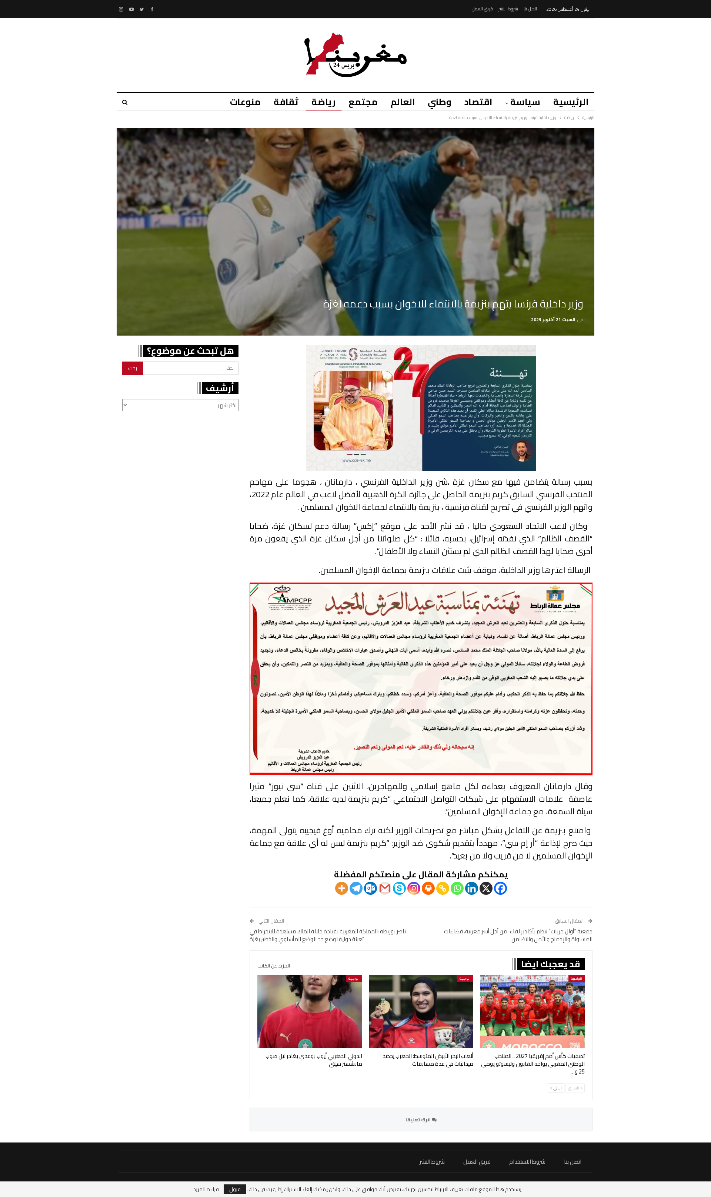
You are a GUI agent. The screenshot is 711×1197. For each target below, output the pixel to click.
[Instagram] (413, 888)
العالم (403, 101)
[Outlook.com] (370, 888)
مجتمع (363, 101)
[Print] (428, 888)
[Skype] (399, 888)
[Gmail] (384, 888)
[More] (341, 888)
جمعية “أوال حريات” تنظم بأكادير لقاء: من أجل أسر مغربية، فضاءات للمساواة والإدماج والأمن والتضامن (518, 935)
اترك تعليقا (418, 1119)
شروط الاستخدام (527, 1161)
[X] (486, 888)
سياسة (525, 101)
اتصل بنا (530, 8)
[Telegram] (356, 888)
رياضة (323, 101)
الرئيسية (570, 101)
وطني (439, 101)
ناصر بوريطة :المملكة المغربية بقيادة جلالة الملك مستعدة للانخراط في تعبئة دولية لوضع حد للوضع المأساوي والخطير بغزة (328, 935)
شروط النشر (508, 8)
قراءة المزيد (206, 1189)
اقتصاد (478, 101)
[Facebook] (500, 888)
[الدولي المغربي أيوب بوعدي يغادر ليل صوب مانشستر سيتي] (309, 1011)
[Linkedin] (471, 888)
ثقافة (286, 101)
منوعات (245, 101)
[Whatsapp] (457, 888)
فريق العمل (482, 8)
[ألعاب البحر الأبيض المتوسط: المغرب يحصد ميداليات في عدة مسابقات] (421, 1011)
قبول (235, 1189)
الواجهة (576, 978)
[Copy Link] (442, 888)
